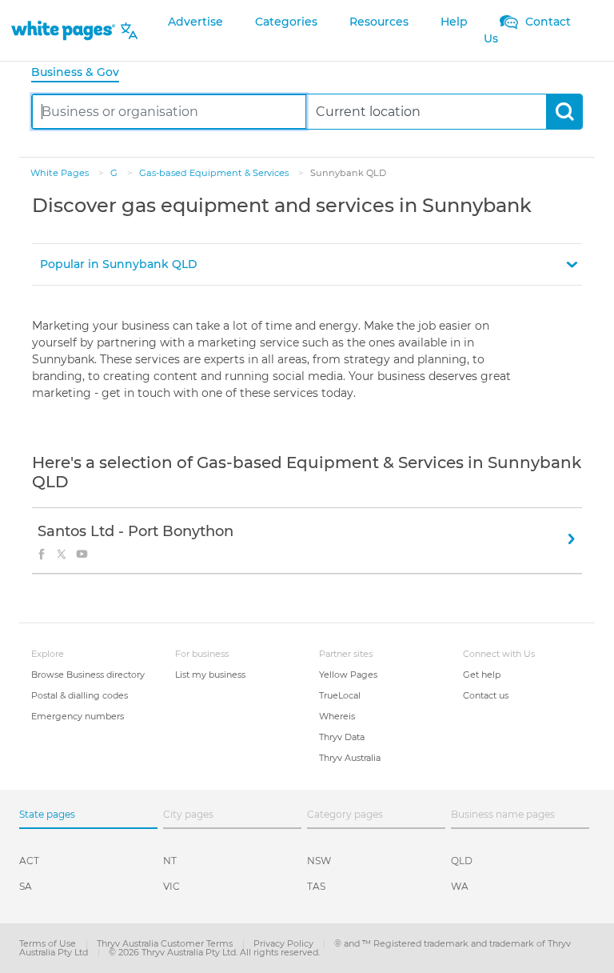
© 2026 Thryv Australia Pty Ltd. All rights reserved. (214, 952)
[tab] (81, 73)
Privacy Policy (284, 943)
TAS (316, 886)
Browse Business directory (88, 674)
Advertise (195, 21)
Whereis (337, 716)
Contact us (485, 695)
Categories (286, 21)
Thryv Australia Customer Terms (166, 943)
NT (170, 861)
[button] (307, 264)
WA (459, 886)
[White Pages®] (63, 31)
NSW (319, 861)
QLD (461, 861)
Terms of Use (48, 943)
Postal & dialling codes (79, 695)
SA (25, 886)
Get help (481, 674)
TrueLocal (340, 695)
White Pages (60, 172)
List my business (210, 674)
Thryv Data (342, 737)
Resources (379, 21)
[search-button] (564, 111)
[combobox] (169, 111)
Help (454, 21)
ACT (29, 861)
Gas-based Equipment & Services (215, 172)
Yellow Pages (348, 674)
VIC (171, 886)
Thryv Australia (350, 757)
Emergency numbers (77, 716)
